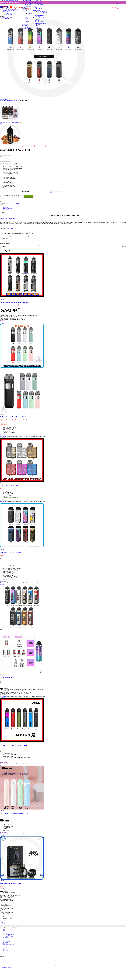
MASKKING (28, 4)
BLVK (26, 18)
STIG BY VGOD (29, 3)
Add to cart (28, 196)
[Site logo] (11, 9)
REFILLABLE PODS (10, 16)
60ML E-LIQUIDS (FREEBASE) (33, 10)
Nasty (29, 14)
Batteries (27, 21)
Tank (26, 23)
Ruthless (30, 13)
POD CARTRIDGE (10, 14)
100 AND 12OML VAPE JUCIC (32, 16)
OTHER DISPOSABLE (30, 6)
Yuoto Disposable (29, 2)
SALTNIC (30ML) (29, 17)
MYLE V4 (27, 27)
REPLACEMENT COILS (11, 13)
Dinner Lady (31, 12)
